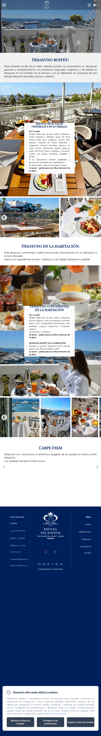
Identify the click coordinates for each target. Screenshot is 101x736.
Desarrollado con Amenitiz (50, 569)
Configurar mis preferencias (50, 722)
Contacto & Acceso (85, 549)
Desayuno (86, 539)
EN (39, 564)
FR (44, 564)
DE (56, 564)
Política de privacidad (55, 713)
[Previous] (4, 217)
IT (52, 564)
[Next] (97, 217)
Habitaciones (85, 532)
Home (88, 524)
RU (61, 564)
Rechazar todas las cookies (20, 722)
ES (48, 564)
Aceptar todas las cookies (80, 722)
